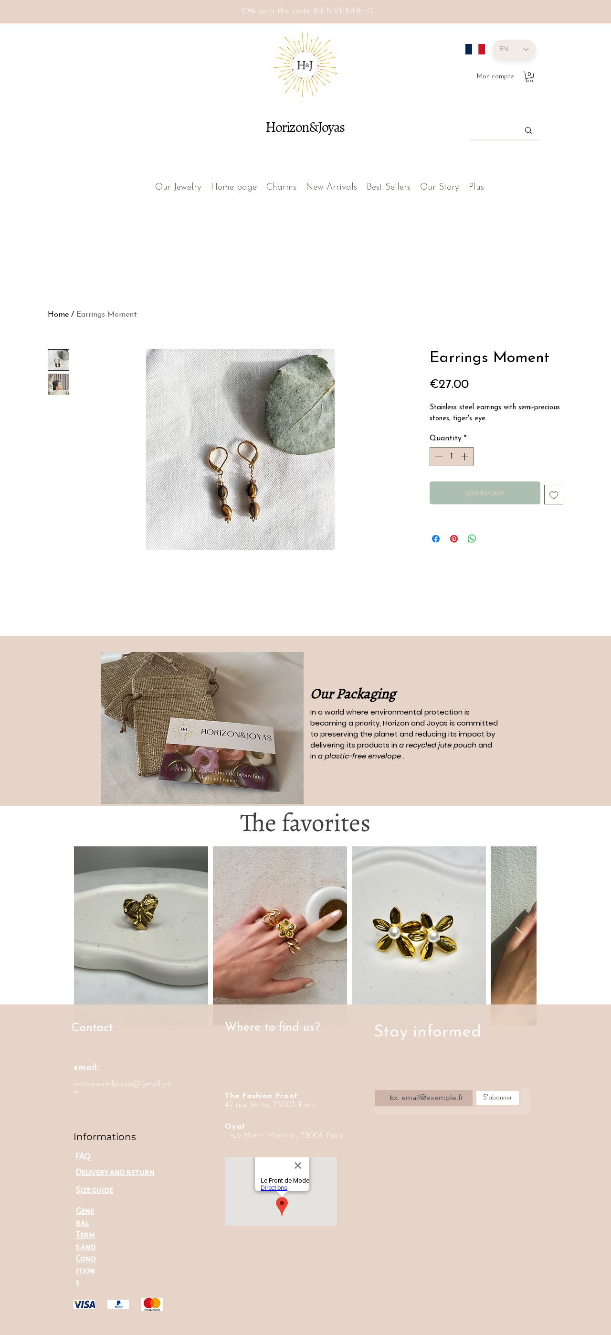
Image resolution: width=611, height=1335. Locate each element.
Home (58, 315)
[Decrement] (437, 457)
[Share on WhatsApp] (472, 539)
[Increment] (465, 457)
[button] (529, 77)
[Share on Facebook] (436, 539)
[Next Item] (520, 936)
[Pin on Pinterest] (454, 539)
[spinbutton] (451, 457)
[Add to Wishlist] (554, 494)
